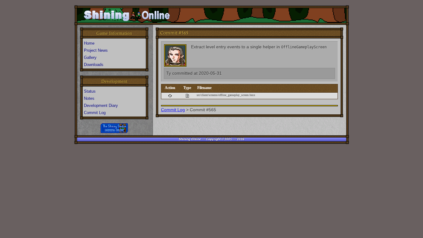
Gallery (90, 57)
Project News (96, 50)
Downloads (93, 64)
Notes (89, 98)
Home (89, 43)
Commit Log (173, 109)
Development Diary (101, 105)
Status (90, 91)
